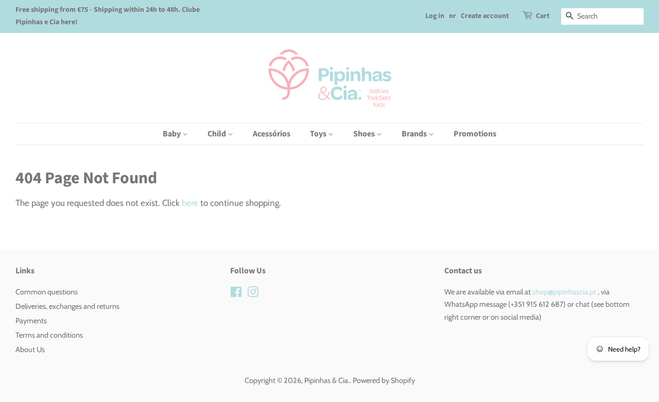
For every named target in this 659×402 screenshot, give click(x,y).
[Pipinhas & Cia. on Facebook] (236, 294)
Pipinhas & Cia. (327, 380)
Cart (542, 16)
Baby (172, 133)
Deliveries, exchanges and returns (67, 306)
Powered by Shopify (384, 380)
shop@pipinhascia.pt (564, 291)
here (190, 203)
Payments (31, 320)
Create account (485, 16)
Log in (434, 16)
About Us (30, 349)
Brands (415, 133)
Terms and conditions (49, 335)
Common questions (46, 291)
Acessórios (271, 133)
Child (217, 133)
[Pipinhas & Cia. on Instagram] (252, 294)
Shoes (364, 133)
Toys (319, 133)
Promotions (475, 133)
